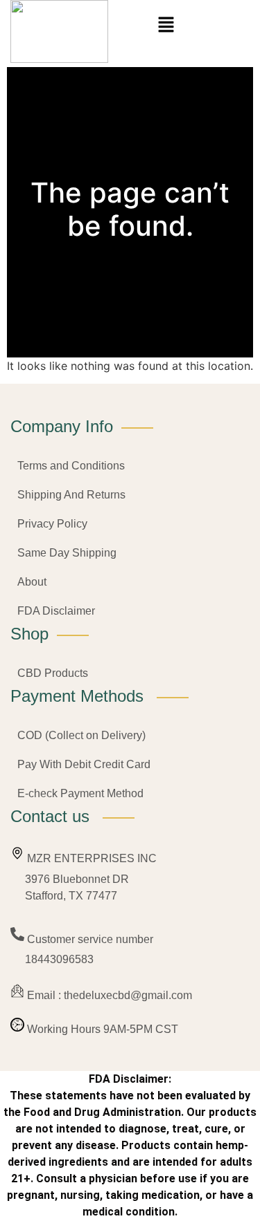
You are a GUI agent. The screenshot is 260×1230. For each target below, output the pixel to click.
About (31, 582)
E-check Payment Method (80, 793)
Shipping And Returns (71, 495)
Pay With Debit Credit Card (83, 764)
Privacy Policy (52, 524)
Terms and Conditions (71, 466)
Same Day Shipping (66, 553)
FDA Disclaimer (56, 611)
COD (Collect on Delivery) (81, 735)
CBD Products (52, 673)
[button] (166, 25)
